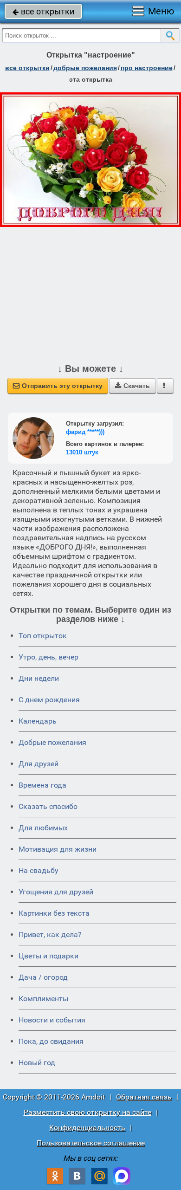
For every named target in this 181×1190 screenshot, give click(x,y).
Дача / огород (43, 977)
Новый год (37, 1062)
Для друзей (38, 763)
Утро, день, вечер (48, 657)
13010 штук (82, 452)
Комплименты (43, 998)
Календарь (38, 721)
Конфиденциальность (87, 1127)
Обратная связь (144, 1097)
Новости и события (52, 1019)
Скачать (132, 385)
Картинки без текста (54, 913)
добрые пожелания (85, 67)
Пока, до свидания (51, 1041)
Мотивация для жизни (58, 849)
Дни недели (39, 678)
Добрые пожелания (52, 742)
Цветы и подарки (48, 955)
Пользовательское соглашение (91, 1142)
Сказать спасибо (48, 806)
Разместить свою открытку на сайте (87, 1112)
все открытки (43, 11)
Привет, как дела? (50, 934)
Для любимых (43, 827)
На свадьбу (38, 870)
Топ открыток (43, 635)
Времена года (42, 785)
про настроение (147, 67)
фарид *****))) (85, 431)
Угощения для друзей (56, 891)
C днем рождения (49, 699)
